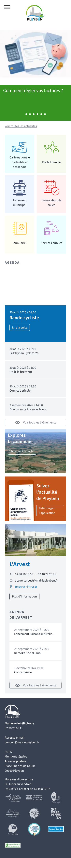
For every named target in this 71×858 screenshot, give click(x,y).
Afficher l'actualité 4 (37, 114)
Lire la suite (19, 327)
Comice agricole (20, 390)
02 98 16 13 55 (24, 574)
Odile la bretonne (21, 372)
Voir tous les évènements (39, 422)
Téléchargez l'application (47, 510)
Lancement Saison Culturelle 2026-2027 (33, 636)
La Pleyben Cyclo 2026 (23, 353)
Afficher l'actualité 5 (41, 114)
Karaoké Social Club (27, 653)
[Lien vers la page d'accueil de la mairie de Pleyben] (35, 12)
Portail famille (51, 162)
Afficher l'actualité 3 (33, 114)
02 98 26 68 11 (14, 728)
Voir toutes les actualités (21, 126)
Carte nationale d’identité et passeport (19, 162)
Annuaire (19, 243)
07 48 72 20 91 (47, 574)
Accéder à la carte (22, 451)
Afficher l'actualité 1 (26, 114)
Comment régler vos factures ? (33, 90)
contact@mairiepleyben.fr (22, 742)
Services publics (51, 243)
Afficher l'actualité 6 (45, 114)
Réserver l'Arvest (26, 587)
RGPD (8, 752)
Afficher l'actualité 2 (30, 114)
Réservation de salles (51, 202)
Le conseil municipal (19, 202)
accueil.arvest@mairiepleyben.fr (36, 580)
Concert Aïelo (23, 672)
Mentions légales (16, 756)
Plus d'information (24, 596)
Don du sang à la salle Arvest (28, 409)
